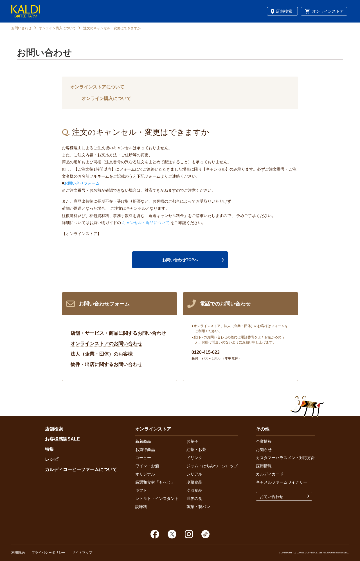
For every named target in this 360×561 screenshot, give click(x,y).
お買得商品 (145, 449)
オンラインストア (328, 11)
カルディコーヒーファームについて (81, 469)
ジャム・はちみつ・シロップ (212, 466)
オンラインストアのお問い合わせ (106, 343)
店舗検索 (284, 11)
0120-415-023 (206, 352)
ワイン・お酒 (147, 466)
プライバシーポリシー (48, 553)
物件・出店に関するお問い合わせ (106, 364)
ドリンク (194, 457)
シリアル (194, 474)
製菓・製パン (198, 506)
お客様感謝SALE (62, 439)
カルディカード (270, 474)
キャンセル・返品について (145, 222)
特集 (49, 449)
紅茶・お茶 (196, 449)
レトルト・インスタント (157, 498)
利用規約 (18, 553)
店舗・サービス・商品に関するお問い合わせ (118, 333)
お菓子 (192, 441)
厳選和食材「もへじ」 (155, 482)
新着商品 (143, 441)
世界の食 (194, 498)
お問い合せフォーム (82, 183)
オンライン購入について (57, 28)
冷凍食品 (194, 490)
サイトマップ (82, 553)
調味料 (141, 506)
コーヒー (143, 457)
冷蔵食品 (194, 482)
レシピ (51, 459)
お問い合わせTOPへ (180, 260)
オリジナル (145, 474)
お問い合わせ (21, 28)
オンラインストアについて (97, 86)
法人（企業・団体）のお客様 (102, 354)
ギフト (141, 490)
